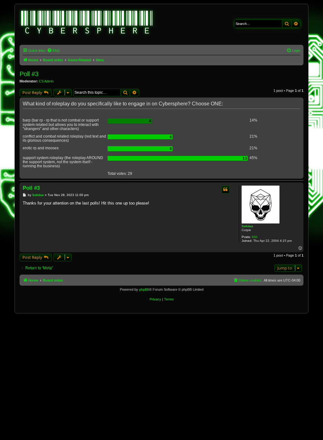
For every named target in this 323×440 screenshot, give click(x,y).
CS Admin (46, 81)
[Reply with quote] (225, 189)
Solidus (247, 226)
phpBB (144, 289)
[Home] (87, 23)
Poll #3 (29, 73)
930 (254, 237)
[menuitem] (53, 50)
